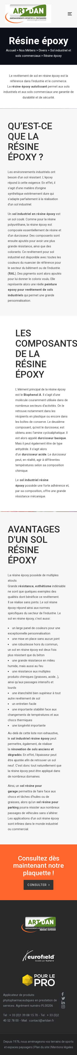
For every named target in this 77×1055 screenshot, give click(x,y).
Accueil (11, 50)
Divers (43, 50)
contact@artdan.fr (41, 1020)
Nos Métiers (27, 50)
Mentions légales (62, 1047)
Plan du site (41, 1047)
